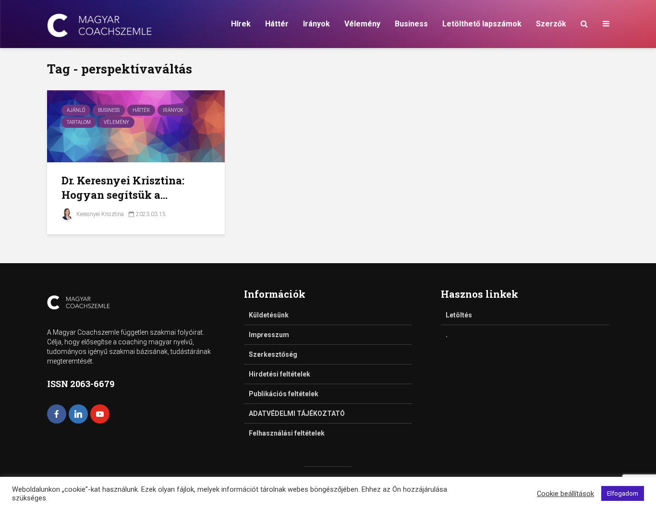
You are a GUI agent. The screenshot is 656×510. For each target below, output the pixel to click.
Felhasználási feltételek (287, 433)
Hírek (241, 23)
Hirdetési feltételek (279, 374)
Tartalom (79, 122)
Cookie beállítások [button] (565, 493)
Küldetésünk (269, 315)
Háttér (277, 23)
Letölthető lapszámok (482, 23)
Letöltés (459, 315)
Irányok (316, 23)
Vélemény (362, 23)
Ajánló (76, 110)
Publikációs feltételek (283, 394)
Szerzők (551, 23)
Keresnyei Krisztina (99, 214)
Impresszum (269, 335)
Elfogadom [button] (622, 493)
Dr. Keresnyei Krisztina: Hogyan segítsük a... (122, 187)
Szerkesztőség (273, 354)
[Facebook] (56, 414)
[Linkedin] (78, 414)
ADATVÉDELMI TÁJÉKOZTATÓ (297, 413)
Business (411, 23)
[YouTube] (99, 414)
